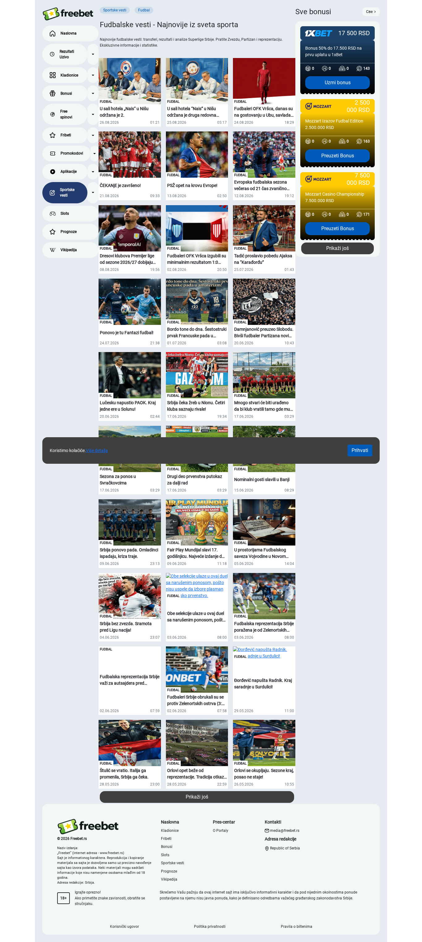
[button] (93, 54)
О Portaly (220, 830)
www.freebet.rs (111, 853)
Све (369, 12)
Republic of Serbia (284, 848)
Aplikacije (69, 171)
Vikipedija (69, 250)
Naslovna (69, 33)
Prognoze (69, 232)
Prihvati (360, 450)
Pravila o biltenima (296, 926)
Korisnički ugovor (124, 926)
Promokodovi (72, 153)
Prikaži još (197, 797)
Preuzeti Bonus (337, 156)
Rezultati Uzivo (67, 54)
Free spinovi (66, 114)
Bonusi (66, 93)
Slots (65, 213)
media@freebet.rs (284, 830)
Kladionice (69, 75)
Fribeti (66, 135)
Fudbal (106, 102)
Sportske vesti (67, 192)
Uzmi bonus (338, 82)
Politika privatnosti (210, 926)
